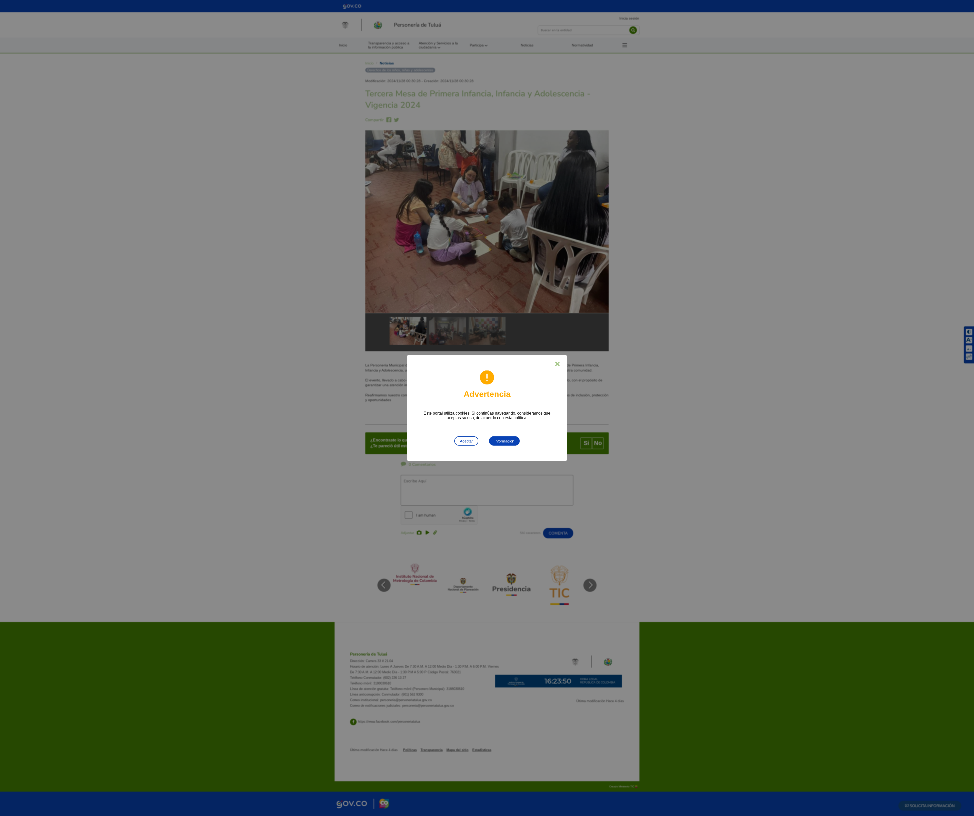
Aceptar (466, 441)
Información (504, 441)
